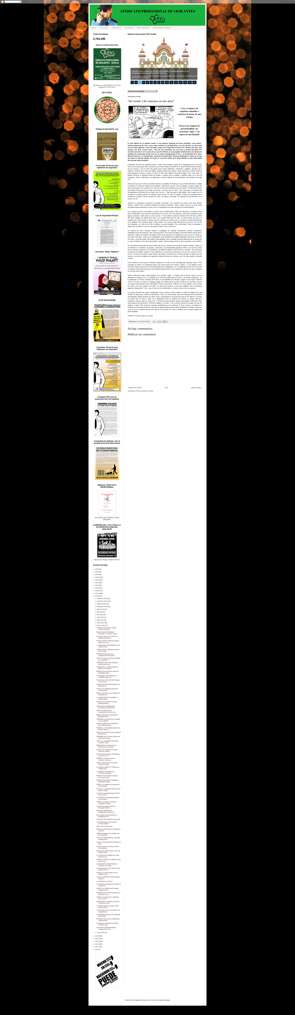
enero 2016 (100, 932)
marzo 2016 (101, 623)
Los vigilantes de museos (104, 881)
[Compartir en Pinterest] (166, 321)
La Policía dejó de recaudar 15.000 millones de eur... (108, 906)
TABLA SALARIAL (143, 28)
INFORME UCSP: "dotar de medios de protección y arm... (108, 893)
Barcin (149, 1000)
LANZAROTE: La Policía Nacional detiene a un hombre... (107, 667)
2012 (97, 944)
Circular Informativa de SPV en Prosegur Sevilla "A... (106, 807)
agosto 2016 (101, 609)
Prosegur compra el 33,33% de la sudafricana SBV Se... (107, 637)
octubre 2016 (101, 604)
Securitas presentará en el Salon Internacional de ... (107, 702)
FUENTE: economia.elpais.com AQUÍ (140, 316)
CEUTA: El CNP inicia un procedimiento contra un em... (107, 711)
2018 (97, 591)
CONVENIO (129, 28)
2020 (97, 585)
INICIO (93, 28)
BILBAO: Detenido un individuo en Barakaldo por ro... (107, 715)
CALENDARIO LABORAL (162, 28)
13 (180, 82)
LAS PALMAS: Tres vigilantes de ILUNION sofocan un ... (107, 676)
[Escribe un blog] (160, 321)
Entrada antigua (196, 387)
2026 (97, 569)
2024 (97, 574)
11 (171, 82)
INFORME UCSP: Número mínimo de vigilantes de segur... (108, 737)
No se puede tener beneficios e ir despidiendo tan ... (107, 815)
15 (190, 82)
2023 (97, 577)
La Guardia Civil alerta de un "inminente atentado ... (106, 772)
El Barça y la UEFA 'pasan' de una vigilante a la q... (107, 873)
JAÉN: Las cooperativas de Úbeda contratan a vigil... (107, 741)
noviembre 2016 (102, 601)
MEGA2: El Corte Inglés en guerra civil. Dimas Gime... (107, 776)
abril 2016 (100, 620)
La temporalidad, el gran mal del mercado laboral (107, 823)
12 (176, 82)
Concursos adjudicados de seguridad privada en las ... (108, 838)
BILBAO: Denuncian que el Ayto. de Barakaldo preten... (108, 672)
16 (194, 82)
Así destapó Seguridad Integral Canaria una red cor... (106, 928)
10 (167, 82)
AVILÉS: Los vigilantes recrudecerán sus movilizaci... (108, 785)
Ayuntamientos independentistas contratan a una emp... (107, 864)
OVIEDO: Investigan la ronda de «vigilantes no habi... (107, 802)
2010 (97, 949)
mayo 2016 (100, 617)
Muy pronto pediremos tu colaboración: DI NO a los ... (106, 811)
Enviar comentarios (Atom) (145, 391)
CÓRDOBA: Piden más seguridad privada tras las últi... (107, 663)
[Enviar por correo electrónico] (157, 321)
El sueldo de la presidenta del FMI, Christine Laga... (107, 924)
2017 (97, 593)
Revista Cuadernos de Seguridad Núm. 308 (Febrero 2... (107, 724)
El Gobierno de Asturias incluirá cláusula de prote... (106, 628)
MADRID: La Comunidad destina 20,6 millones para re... (108, 728)
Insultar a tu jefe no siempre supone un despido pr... (108, 847)
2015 (97, 936)
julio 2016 (100, 612)
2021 (97, 582)
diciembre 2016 (102, 598)
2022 (97, 580)
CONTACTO (104, 28)
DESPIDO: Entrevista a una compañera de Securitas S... (106, 654)
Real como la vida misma (104, 826)
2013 (97, 941)
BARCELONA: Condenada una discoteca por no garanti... (106, 746)
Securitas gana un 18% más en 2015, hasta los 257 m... (108, 869)
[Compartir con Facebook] (164, 321)
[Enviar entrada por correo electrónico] (153, 321)
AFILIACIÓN (116, 28)
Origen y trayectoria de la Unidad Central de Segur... (107, 763)
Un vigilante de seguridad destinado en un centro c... (108, 798)
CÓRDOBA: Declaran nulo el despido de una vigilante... (108, 720)
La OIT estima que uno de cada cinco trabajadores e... (108, 911)
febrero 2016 (101, 625)
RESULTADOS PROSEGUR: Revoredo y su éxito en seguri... (107, 633)
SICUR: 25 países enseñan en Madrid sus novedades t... (108, 659)
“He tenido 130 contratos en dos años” (109, 819)
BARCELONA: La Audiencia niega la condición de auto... (108, 902)
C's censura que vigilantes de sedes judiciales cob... (108, 856)
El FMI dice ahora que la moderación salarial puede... (108, 919)
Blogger (167, 1000)
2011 (97, 947)
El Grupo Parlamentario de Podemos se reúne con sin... (108, 755)
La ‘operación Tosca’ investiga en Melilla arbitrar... (107, 698)
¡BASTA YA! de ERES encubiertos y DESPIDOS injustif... (108, 781)
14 (185, 82)
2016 (97, 596)
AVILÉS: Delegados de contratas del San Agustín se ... (108, 834)
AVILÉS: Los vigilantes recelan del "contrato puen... (107, 689)
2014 (97, 939)
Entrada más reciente (135, 387)
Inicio (166, 387)
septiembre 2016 (102, 606)
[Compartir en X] (162, 321)
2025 (97, 572)
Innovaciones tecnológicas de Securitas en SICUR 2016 (106, 707)
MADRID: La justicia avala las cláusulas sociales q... (106, 759)
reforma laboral (191, 275)
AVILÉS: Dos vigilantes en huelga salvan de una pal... (107, 750)
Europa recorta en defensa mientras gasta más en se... (108, 641)
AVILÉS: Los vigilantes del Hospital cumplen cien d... (107, 889)
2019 (97, 588)
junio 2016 (100, 614)
